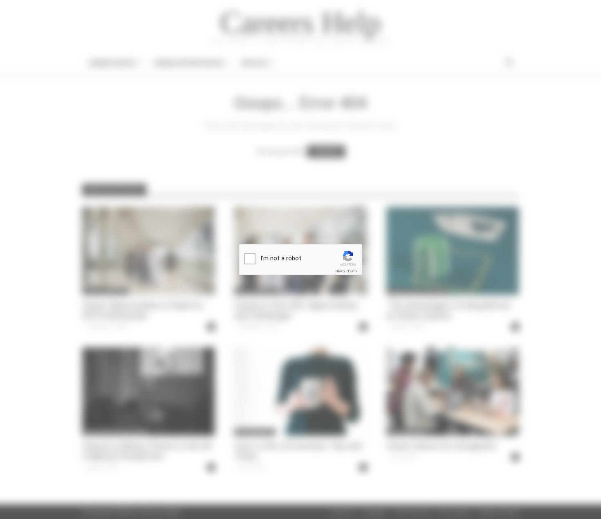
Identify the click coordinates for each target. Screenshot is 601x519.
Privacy (340, 271)
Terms (352, 271)
